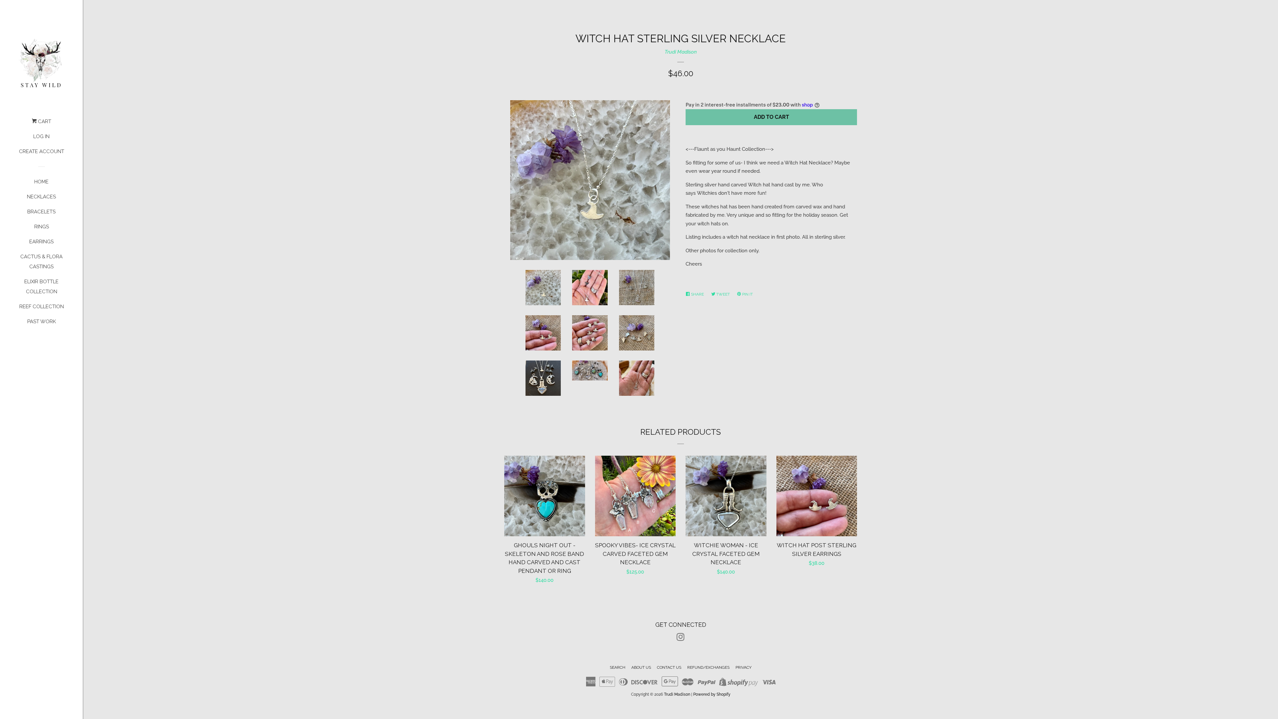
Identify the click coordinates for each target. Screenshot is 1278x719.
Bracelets (41, 212)
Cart (44, 121)
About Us (641, 667)
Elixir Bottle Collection (41, 287)
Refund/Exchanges (708, 667)
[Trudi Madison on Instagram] (681, 638)
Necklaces (41, 197)
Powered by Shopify (712, 694)
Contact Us (669, 667)
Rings (41, 227)
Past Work (41, 322)
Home (41, 182)
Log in (41, 136)
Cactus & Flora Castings (41, 262)
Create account (41, 151)
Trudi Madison (681, 52)
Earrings (41, 242)
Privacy (743, 667)
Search (617, 667)
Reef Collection (41, 307)
